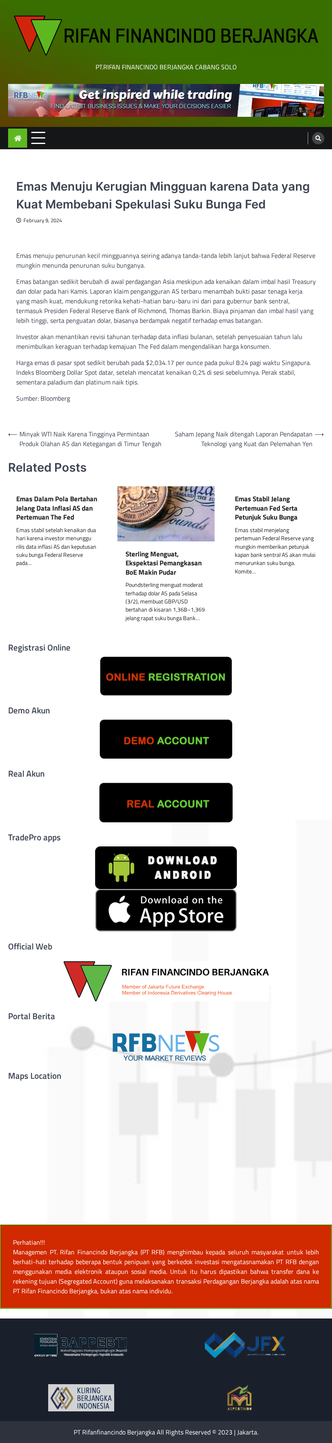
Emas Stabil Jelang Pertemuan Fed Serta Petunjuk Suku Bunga (266, 508)
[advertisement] (166, 100)
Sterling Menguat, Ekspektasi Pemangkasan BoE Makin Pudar (164, 563)
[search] (318, 138)
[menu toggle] (38, 138)
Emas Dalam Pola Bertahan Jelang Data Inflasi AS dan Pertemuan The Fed (56, 508)
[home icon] (17, 138)
